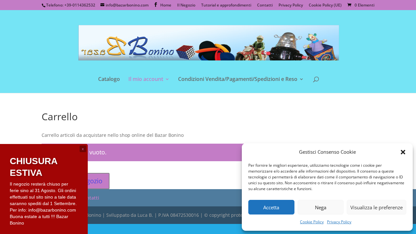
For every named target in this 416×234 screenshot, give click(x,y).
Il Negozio (186, 5)
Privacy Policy (339, 222)
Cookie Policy (312, 222)
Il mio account (145, 80)
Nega (320, 207)
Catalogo (109, 80)
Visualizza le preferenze (376, 207)
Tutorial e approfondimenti (226, 5)
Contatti (265, 5)
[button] (403, 152)
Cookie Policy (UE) (325, 5)
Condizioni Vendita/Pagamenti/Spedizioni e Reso (237, 80)
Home (165, 5)
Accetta (271, 207)
